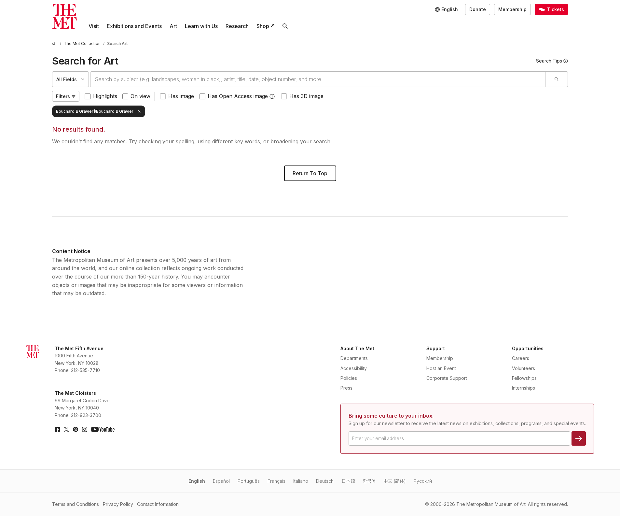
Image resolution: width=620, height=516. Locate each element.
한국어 (369, 481)
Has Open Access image (238, 96)
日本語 (348, 481)
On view (140, 96)
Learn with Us (201, 26)
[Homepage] (64, 16)
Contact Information (158, 504)
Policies (348, 378)
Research (237, 26)
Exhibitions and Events (134, 26)
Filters (63, 96)
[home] (54, 43)
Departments (354, 358)
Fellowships (524, 378)
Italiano (300, 481)
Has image (181, 96)
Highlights (105, 96)
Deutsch (325, 481)
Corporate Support (446, 378)
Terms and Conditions (75, 504)
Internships (523, 388)
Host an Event (441, 368)
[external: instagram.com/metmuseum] (84, 429)
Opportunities (528, 348)
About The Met (357, 348)
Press (346, 388)
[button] (272, 96)
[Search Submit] (556, 79)
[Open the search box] (285, 26)
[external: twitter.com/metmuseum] (66, 429)
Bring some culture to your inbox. (391, 415)
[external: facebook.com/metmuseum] (57, 429)
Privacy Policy (118, 504)
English (196, 481)
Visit (94, 26)
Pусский (423, 481)
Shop (262, 26)
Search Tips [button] (549, 61)
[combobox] (317, 79)
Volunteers (523, 368)
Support (435, 348)
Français (276, 481)
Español (221, 481)
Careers (520, 358)
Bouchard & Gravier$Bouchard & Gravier (94, 111)
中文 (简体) (394, 481)
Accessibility (353, 368)
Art (173, 26)
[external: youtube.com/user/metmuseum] (103, 429)
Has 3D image (306, 96)
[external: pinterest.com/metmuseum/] (75, 429)
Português (249, 481)
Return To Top (310, 173)
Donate (477, 9)
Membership (512, 9)
